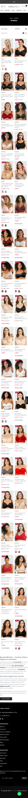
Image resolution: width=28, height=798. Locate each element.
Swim (24, 10)
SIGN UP (24, 778)
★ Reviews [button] (26, 400)
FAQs (1, 761)
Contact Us (3, 729)
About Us (2, 726)
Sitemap (2, 745)
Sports (13, 10)
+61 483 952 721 (5, 715)
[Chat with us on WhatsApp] (19, 794)
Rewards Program (4, 740)
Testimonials (3, 763)
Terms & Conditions (5, 732)
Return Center (3, 755)
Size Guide (2, 758)
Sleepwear (19, 10)
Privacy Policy (3, 737)
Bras (2, 10)
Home (11, 18)
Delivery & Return (4, 734)
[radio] (2, 69)
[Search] (23, 6)
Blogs (1, 742)
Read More (6, 699)
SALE (1, 766)
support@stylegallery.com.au (9, 712)
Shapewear (7, 10)
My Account (3, 753)
